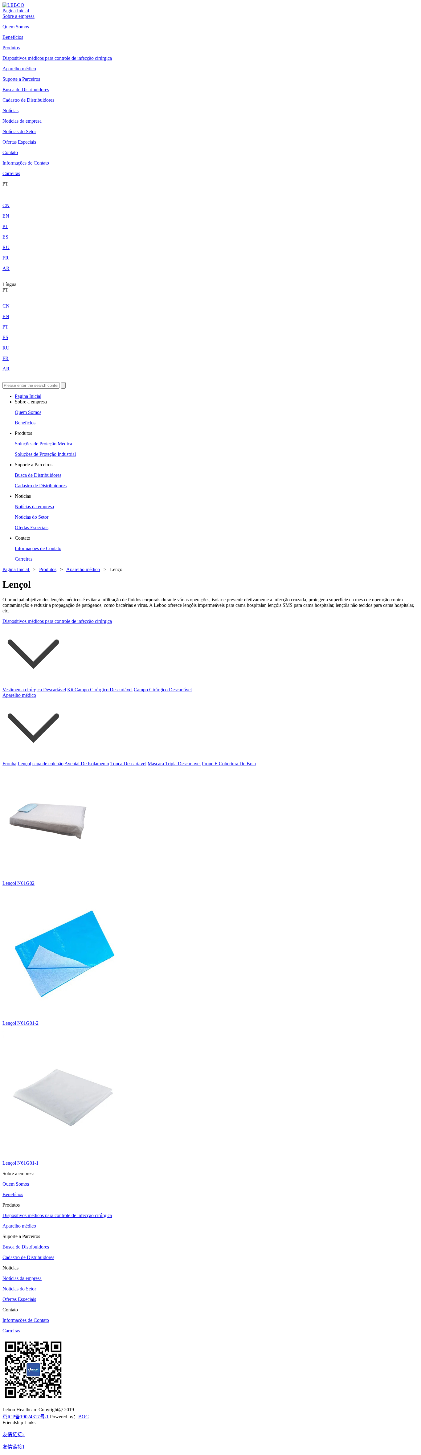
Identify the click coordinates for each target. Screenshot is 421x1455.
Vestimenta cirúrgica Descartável (34, 689)
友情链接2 (13, 1434)
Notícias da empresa (22, 121)
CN (6, 205)
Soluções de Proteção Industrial (45, 454)
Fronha (9, 763)
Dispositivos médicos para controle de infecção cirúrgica (57, 58)
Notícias (10, 110)
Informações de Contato (25, 163)
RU (6, 247)
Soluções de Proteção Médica (43, 443)
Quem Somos (15, 26)
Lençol (24, 763)
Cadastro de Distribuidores (28, 100)
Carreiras (11, 173)
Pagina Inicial (15, 10)
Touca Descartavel (128, 763)
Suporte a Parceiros (21, 79)
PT (5, 226)
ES (5, 236)
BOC (83, 1416)
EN (5, 216)
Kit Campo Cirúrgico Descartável (100, 689)
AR (6, 268)
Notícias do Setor (19, 131)
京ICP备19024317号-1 (25, 1416)
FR (5, 257)
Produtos (11, 47)
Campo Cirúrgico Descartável (163, 689)
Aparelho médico (19, 68)
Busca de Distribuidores (25, 89)
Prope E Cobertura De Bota (229, 763)
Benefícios (12, 37)
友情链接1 (13, 1446)
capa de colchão (47, 763)
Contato (10, 152)
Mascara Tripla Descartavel (174, 763)
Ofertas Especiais (19, 142)
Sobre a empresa (18, 16)
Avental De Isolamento (86, 763)
